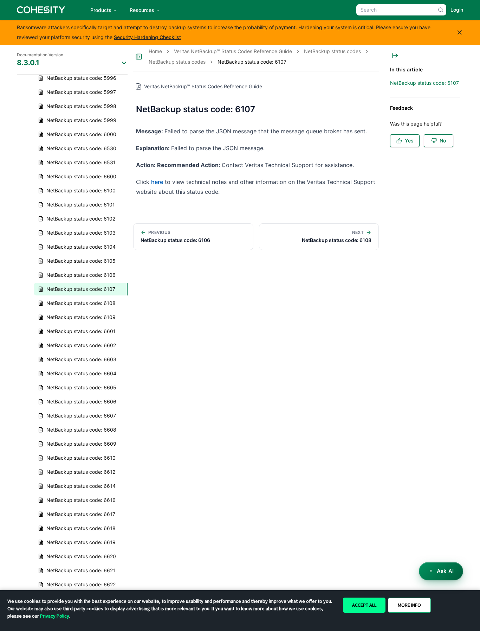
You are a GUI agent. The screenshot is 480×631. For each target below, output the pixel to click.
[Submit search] (440, 10)
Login (456, 10)
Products (100, 10)
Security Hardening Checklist (147, 37)
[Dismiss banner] (459, 32)
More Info (409, 605)
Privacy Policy (54, 616)
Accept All (364, 605)
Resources (142, 10)
